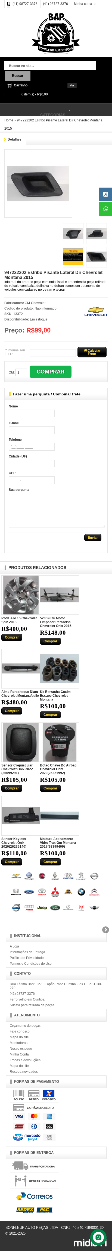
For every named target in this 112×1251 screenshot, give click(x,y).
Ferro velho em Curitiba (27, 999)
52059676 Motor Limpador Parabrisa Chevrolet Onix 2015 (55, 622)
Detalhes (14, 139)
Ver (72, 85)
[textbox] (49, 66)
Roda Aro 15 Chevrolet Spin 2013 (19, 620)
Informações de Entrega (27, 952)
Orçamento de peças (25, 1026)
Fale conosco (20, 1031)
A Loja (14, 946)
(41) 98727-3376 (25, 4)
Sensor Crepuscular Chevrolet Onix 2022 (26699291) (17, 769)
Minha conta (83, 4)
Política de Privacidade (27, 958)
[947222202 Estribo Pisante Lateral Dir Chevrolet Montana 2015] (38, 154)
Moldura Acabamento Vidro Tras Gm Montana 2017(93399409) (58, 842)
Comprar (12, 637)
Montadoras (18, 1043)
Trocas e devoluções (25, 1060)
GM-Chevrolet (35, 303)
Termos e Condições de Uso (31, 964)
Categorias (32, 112)
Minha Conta (19, 1054)
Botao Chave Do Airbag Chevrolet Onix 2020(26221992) (58, 769)
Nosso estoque (21, 1049)
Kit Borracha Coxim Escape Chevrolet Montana (55, 695)
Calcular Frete (94, 352)
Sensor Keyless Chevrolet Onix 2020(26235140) (13, 842)
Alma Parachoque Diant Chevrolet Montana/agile (20, 694)
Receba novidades (24, 1072)
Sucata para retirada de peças (32, 1005)
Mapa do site (19, 1037)
